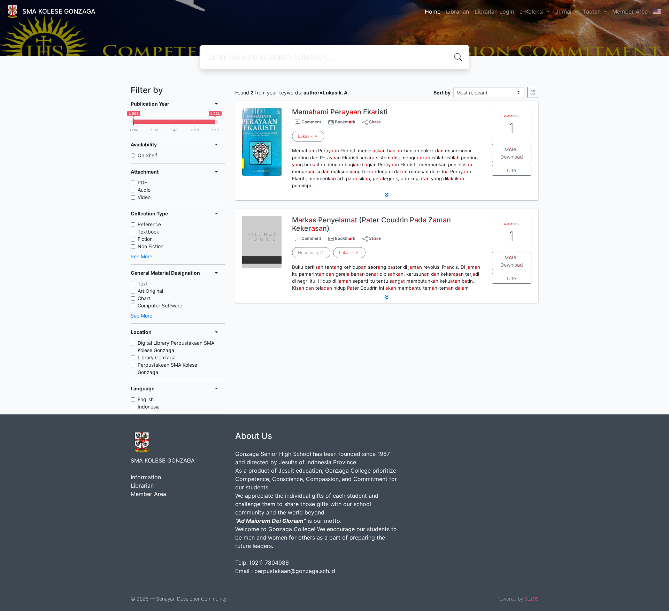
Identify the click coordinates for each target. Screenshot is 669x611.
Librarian (457, 11)
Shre (374, 121)
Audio (144, 190)
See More (141, 256)
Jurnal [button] (564, 11)
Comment (310, 121)
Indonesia (149, 407)
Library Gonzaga (157, 357)
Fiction (145, 239)
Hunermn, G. (311, 252)
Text (143, 284)
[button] (386, 194)
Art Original (150, 291)
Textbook (148, 232)
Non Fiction (150, 246)
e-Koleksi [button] (532, 11)
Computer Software (160, 305)
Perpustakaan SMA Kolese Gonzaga (167, 368)
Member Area (630, 11)
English (146, 399)
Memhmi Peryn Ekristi (339, 112)
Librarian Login (494, 11)
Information (146, 477)
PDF (142, 182)
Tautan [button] (592, 11)
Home (432, 11)
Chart (144, 298)
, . (308, 136)
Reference (149, 224)
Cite (511, 170)
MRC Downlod (511, 153)
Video (144, 197)
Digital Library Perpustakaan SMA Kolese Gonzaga (176, 346)
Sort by (442, 93)
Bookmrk (345, 121)
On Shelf (147, 155)
